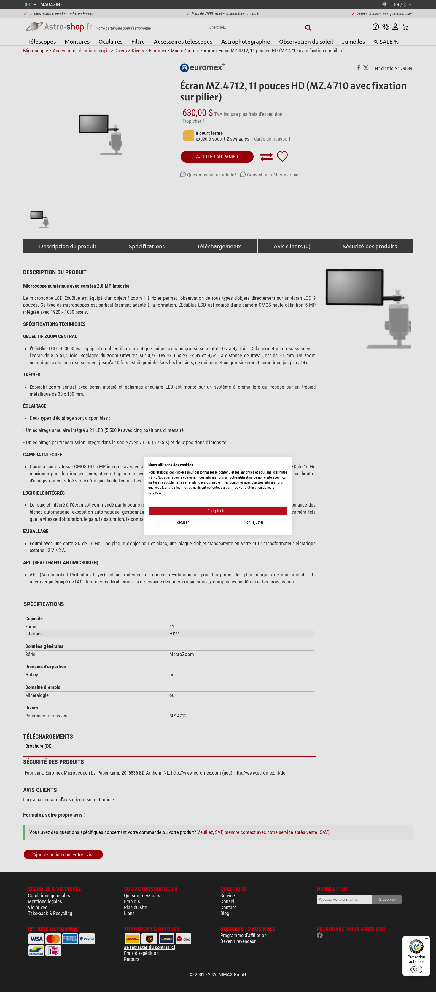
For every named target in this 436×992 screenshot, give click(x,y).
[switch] (416, 969)
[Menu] (426, 939)
